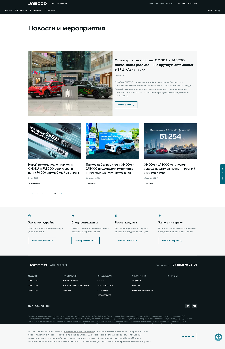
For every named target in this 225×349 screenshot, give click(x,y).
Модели (8, 10)
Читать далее (124, 105)
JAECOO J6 (33, 281)
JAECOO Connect (105, 286)
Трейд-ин (67, 290)
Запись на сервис (170, 241)
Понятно (186, 336)
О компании (50, 10)
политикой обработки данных (79, 331)
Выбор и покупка (70, 281)
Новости (136, 286)
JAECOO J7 (33, 290)
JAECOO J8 (33, 286)
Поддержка (103, 290)
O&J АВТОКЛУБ (104, 295)
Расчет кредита (126, 241)
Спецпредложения (84, 241)
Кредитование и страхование (76, 286)
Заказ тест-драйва (41, 241)
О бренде (136, 281)
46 (54, 194)
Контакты (172, 276)
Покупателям (21, 10)
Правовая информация (142, 290)
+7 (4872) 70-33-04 (184, 265)
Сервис (101, 281)
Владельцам (35, 10)
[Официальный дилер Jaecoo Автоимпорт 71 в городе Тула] (37, 3)
